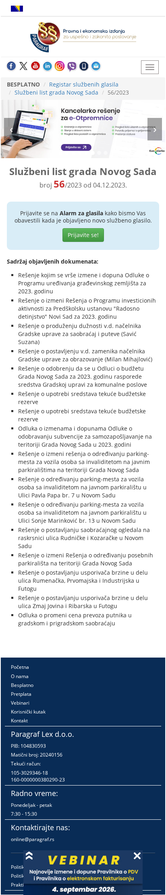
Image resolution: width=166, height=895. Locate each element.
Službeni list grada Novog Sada (56, 92)
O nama (20, 676)
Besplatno (22, 685)
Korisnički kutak (28, 711)
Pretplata (21, 694)
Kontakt (19, 720)
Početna (20, 667)
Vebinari (20, 702)
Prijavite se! (83, 235)
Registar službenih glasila (83, 84)
